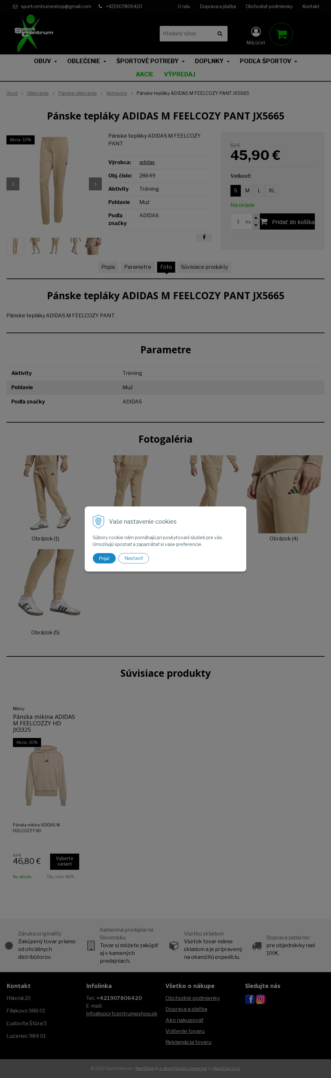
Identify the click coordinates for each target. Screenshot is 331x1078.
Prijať (104, 558)
